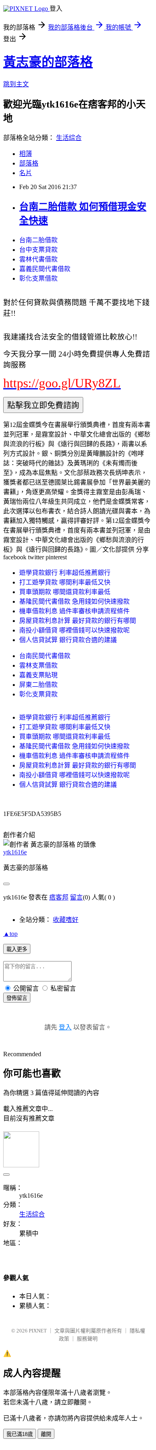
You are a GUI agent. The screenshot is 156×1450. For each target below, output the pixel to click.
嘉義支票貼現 (38, 675)
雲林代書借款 (38, 259)
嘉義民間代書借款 (44, 268)
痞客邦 (58, 897)
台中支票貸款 (38, 249)
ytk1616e (15, 852)
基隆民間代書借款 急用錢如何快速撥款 (74, 601)
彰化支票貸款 (38, 694)
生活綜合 (69, 137)
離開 (46, 1434)
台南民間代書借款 (44, 655)
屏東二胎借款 (38, 684)
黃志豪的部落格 (48, 62)
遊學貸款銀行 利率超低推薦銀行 (64, 572)
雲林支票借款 (38, 665)
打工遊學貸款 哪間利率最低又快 (64, 582)
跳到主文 (16, 84)
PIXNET (38, 1331)
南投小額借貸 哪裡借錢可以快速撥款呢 (74, 630)
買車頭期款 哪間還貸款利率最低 (64, 591)
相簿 (25, 153)
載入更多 (16, 949)
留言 (76, 897)
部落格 (28, 163)
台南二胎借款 (38, 240)
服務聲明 (87, 1339)
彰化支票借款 (38, 278)
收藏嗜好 (65, 919)
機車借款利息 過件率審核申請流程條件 (74, 611)
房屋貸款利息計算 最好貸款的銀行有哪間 (77, 620)
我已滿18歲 (19, 1434)
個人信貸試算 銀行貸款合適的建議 (68, 639)
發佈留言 (16, 998)
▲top (10, 933)
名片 (25, 173)
